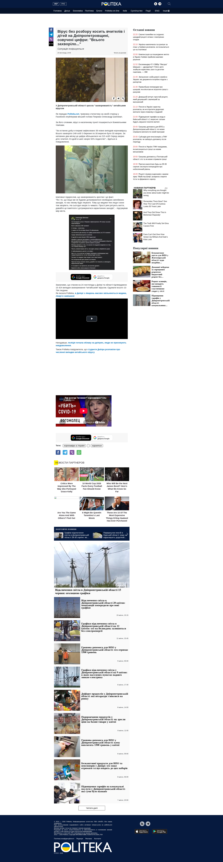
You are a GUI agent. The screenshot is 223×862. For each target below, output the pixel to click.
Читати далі (92, 808)
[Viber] (51, 39)
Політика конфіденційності (64, 839)
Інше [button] (165, 11)
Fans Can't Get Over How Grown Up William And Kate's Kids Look (155, 236)
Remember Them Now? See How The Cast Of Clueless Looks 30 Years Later (155, 203)
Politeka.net (73, 114)
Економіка (78, 11)
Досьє (67, 11)
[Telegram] (159, 3)
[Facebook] (51, 30)
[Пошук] (169, 3)
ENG (157, 11)
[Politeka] (111, 4)
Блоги (99, 11)
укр (56, 4)
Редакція (79, 839)
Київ (125, 11)
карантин (97, 446)
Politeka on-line (112, 11)
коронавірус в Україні (74, 446)
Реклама (88, 839)
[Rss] (155, 3)
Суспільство (137, 11)
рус (63, 4)
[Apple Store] (141, 831)
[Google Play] (159, 831)
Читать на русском (120, 53)
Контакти (97, 839)
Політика (89, 11)
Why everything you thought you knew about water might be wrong (156, 192)
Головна (57, 11)
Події (148, 11)
